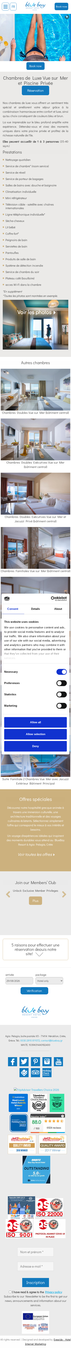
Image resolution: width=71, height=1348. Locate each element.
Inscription (35, 1282)
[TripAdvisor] (38, 1102)
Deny (35, 746)
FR (13, 6)
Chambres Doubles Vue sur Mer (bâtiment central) (35, 412)
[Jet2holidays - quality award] (22, 1144)
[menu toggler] (5, 6)
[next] (62, 894)
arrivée (9, 974)
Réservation (35, 90)
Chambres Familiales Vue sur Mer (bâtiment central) (35, 571)
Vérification (34, 991)
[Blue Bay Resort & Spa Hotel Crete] (35, 4)
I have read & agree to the (37, 1292)
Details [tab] (35, 608)
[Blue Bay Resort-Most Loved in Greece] (18, 1102)
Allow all (35, 722)
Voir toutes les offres (35, 854)
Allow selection (35, 734)
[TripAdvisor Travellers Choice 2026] (36, 1089)
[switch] (61, 683)
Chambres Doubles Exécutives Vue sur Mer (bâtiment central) (35, 464)
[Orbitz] (36, 1169)
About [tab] (58, 608)
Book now (61, 6)
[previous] (8, 894)
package (41, 974)
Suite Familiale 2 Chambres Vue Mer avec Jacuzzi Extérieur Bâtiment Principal (35, 781)
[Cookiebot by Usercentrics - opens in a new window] (51, 598)
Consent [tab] (12, 608)
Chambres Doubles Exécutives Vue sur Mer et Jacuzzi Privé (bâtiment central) (35, 519)
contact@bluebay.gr (52, 1040)
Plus (35, 900)
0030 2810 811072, (30, 1040)
